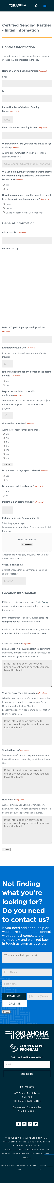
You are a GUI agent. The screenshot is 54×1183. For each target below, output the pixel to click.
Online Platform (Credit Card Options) (24, 212)
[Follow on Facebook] (18, 1124)
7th (7, 438)
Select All (7, 464)
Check (9, 208)
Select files (27, 545)
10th (8, 450)
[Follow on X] (24, 1124)
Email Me (14, 996)
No (7, 189)
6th (7, 434)
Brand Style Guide (27, 1111)
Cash (8, 204)
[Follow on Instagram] (30, 1124)
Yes (7, 185)
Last (4, 91)
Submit (6, 849)
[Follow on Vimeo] (35, 1124)
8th (7, 442)
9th (7, 446)
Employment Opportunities (27, 1107)
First (4, 76)
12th (8, 458)
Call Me (14, 1003)
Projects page (42, 602)
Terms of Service (28, 1169)
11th (8, 454)
